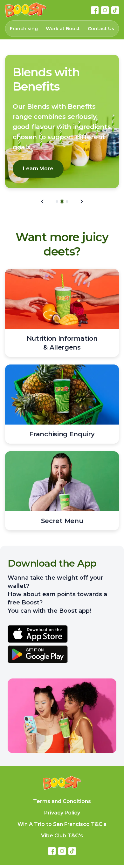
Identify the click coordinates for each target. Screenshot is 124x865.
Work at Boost (63, 28)
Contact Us (101, 28)
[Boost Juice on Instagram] (105, 10)
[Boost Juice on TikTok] (115, 10)
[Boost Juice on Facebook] (95, 10)
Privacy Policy (62, 813)
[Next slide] (81, 201)
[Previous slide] (42, 201)
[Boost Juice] (25, 10)
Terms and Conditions (62, 801)
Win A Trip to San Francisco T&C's (62, 824)
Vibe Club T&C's (62, 836)
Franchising (24, 28)
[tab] (57, 201)
